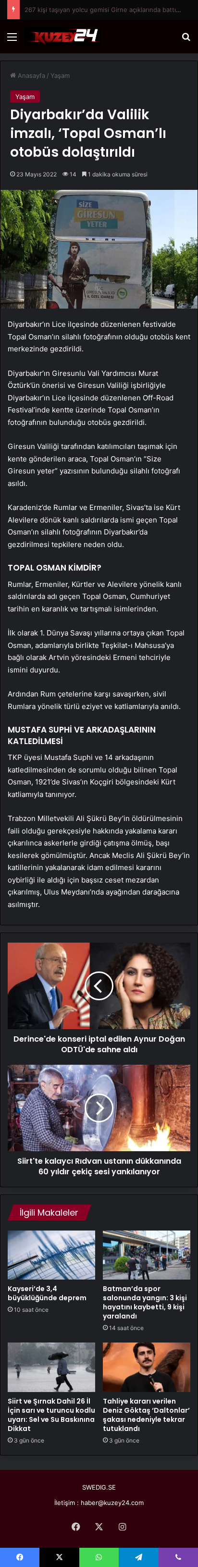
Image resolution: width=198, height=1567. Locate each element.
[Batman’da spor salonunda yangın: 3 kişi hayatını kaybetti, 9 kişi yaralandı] (146, 1255)
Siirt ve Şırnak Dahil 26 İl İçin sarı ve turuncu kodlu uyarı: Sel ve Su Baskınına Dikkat (51, 1414)
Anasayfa (30, 75)
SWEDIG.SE (99, 1487)
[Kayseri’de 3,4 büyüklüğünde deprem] (51, 1255)
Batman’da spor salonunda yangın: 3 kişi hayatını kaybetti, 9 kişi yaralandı (145, 1302)
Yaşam (60, 75)
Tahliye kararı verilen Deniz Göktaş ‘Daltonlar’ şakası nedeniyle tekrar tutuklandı (146, 1414)
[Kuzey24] (62, 36)
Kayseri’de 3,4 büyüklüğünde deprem (47, 1293)
